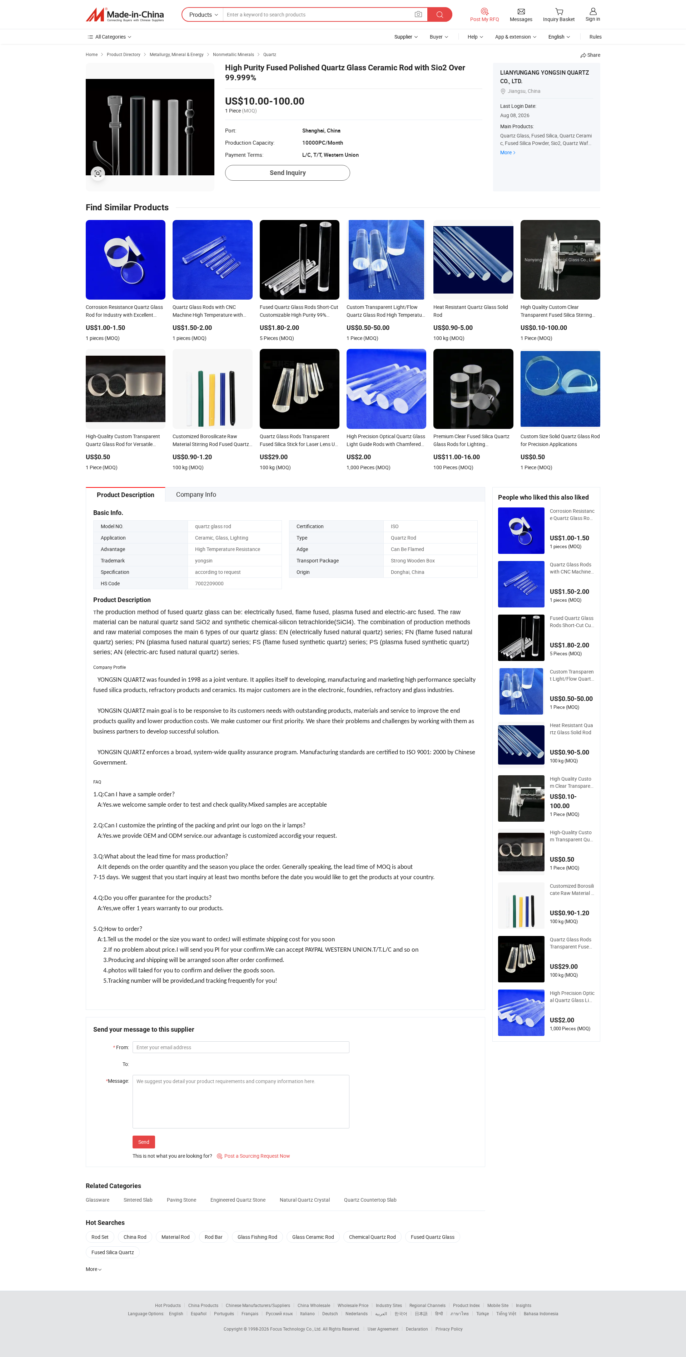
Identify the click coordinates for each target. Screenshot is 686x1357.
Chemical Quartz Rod (372, 1236)
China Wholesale (314, 1305)
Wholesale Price (353, 1305)
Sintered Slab (138, 1199)
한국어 (400, 1313)
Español (199, 1313)
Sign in (593, 18)
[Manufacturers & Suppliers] (125, 14)
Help (473, 36)
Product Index (466, 1305)
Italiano (307, 1313)
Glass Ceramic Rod (313, 1236)
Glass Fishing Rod (257, 1236)
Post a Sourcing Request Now (253, 1155)
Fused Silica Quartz (112, 1252)
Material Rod (175, 1236)
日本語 (421, 1313)
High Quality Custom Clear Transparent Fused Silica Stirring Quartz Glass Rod (571, 782)
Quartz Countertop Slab (370, 1199)
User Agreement (383, 1329)
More (506, 152)
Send (143, 1141)
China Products (203, 1305)
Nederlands (357, 1313)
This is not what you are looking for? (172, 1155)
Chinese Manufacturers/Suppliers (258, 1305)
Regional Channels (427, 1305)
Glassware (97, 1199)
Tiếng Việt (506, 1313)
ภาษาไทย (460, 1313)
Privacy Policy (449, 1329)
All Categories (110, 36)
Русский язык (279, 1313)
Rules (596, 36)
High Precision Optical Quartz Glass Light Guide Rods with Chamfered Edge (572, 997)
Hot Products (168, 1305)
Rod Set (100, 1236)
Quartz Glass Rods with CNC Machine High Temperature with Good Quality (572, 568)
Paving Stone (181, 1199)
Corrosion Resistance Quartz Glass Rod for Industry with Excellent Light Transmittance (572, 514)
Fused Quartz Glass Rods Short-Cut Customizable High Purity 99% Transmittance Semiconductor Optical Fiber (572, 622)
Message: (117, 1080)
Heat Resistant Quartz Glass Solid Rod (571, 729)
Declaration (417, 1329)
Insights (523, 1305)
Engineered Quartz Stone (237, 1199)
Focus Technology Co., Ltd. (296, 1329)
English (176, 1313)
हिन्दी (439, 1313)
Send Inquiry (288, 172)
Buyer (436, 36)
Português (224, 1313)
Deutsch (330, 1313)
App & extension (513, 36)
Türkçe (482, 1313)
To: (126, 1064)
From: (121, 1047)
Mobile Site (497, 1305)
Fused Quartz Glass (432, 1236)
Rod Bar (214, 1236)
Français (250, 1313)
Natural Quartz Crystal (305, 1199)
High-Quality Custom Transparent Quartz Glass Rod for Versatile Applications (572, 836)
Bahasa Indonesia (541, 1313)
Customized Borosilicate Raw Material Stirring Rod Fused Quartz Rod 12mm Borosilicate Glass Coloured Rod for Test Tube (572, 889)
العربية (381, 1313)
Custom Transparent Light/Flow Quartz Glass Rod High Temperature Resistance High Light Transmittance (572, 675)
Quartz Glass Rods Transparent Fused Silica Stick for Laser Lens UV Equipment (572, 943)
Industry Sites (389, 1305)
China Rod (135, 1236)
